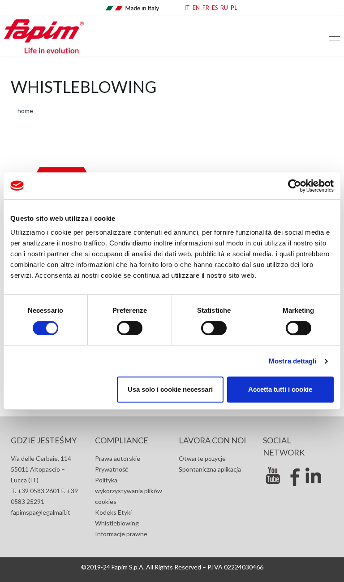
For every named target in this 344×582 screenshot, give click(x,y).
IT (187, 7)
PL (234, 7)
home (25, 110)
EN (196, 7)
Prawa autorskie (117, 458)
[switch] (129, 328)
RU (224, 7)
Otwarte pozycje (202, 458)
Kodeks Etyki (113, 512)
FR (205, 7)
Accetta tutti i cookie (280, 389)
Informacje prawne (121, 534)
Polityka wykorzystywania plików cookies (128, 490)
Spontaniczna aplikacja (210, 469)
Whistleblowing (117, 523)
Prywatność (111, 469)
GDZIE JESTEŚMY (44, 440)
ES (215, 7)
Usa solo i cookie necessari (170, 389)
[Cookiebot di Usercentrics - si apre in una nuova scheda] (294, 186)
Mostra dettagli (293, 361)
